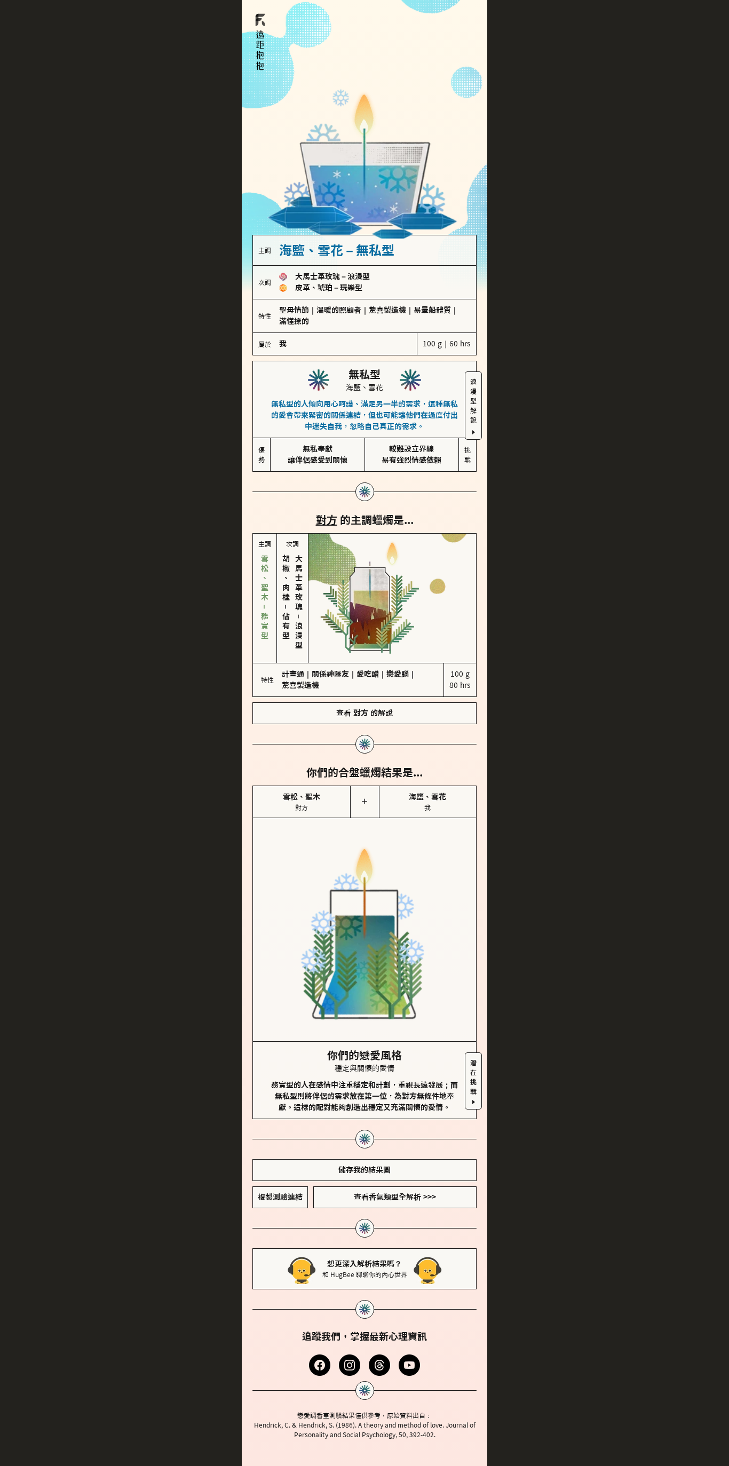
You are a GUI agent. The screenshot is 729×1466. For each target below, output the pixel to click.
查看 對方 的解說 (364, 713)
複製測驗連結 (280, 1197)
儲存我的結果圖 (364, 1170)
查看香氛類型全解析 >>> (395, 1197)
